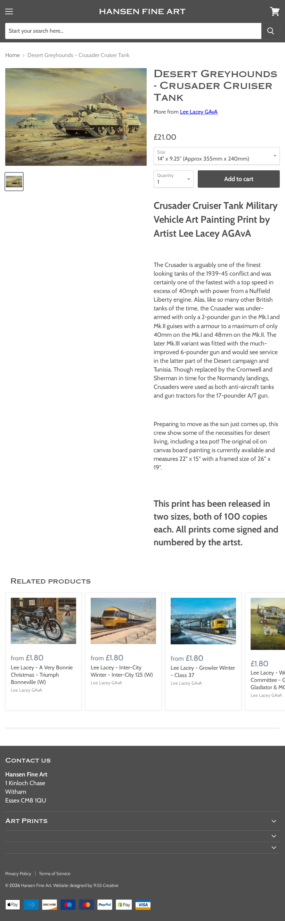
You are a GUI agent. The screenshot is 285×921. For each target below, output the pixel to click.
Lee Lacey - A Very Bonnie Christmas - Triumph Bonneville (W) (42, 674)
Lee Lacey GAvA (199, 111)
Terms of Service (55, 873)
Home (12, 55)
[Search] (270, 31)
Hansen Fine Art (36, 885)
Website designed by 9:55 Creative (86, 885)
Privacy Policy (18, 873)
